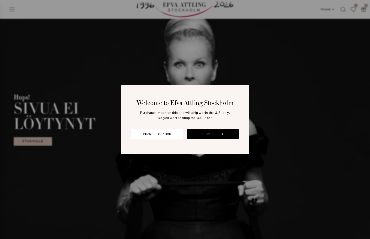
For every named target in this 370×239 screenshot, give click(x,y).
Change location (157, 134)
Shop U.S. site (212, 134)
